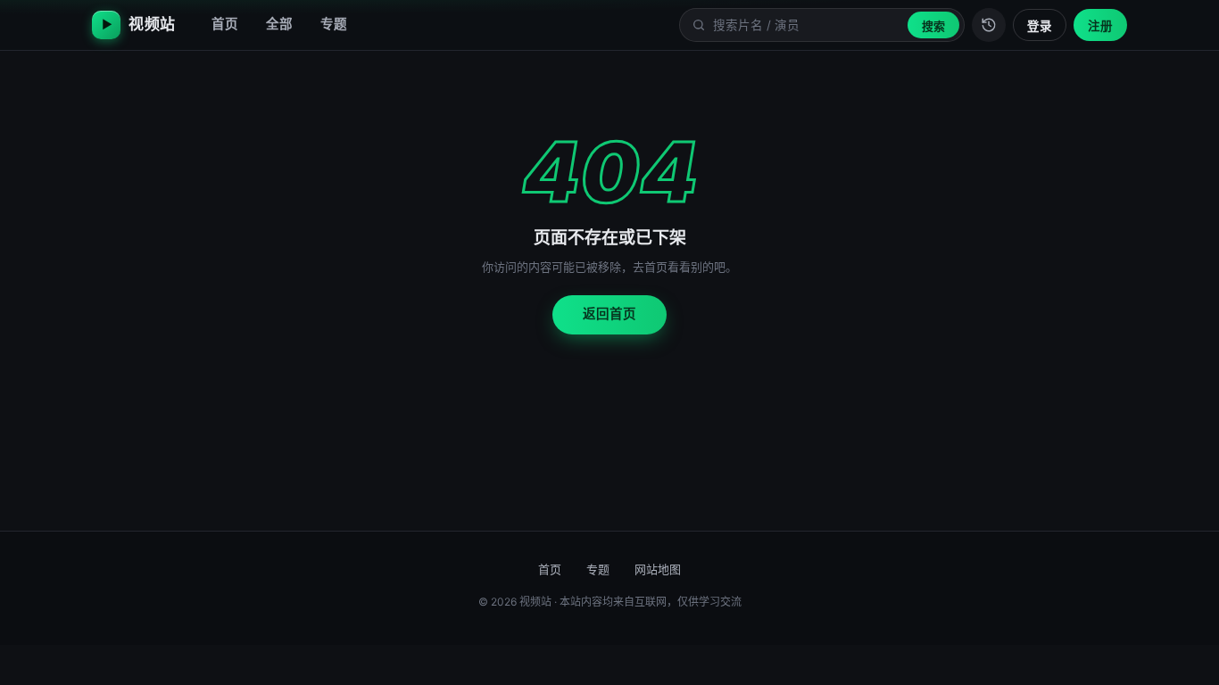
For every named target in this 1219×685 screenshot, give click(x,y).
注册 (1100, 26)
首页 (224, 24)
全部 (279, 24)
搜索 (933, 26)
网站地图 (657, 569)
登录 (1039, 26)
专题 (333, 24)
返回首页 (609, 314)
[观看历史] (989, 25)
